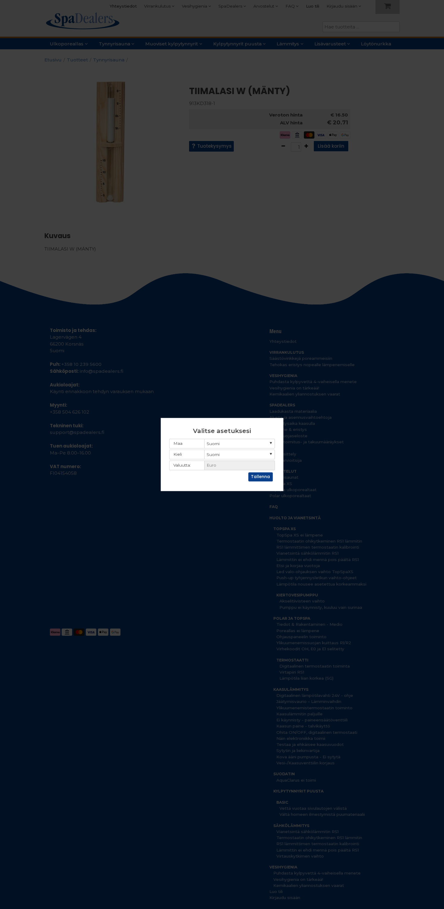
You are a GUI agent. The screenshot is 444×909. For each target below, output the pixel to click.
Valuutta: (182, 465)
